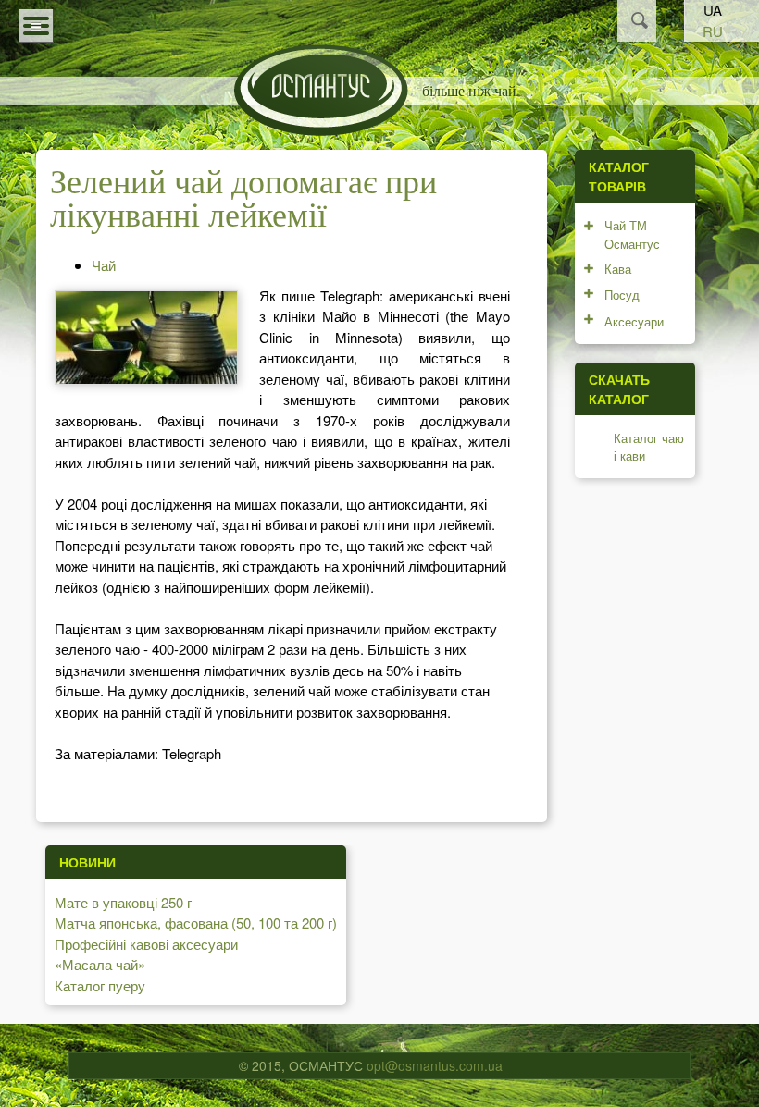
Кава (617, 268)
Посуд (622, 294)
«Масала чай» (100, 964)
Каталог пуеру (100, 985)
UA (712, 9)
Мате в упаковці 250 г (123, 902)
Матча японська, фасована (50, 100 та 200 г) (196, 922)
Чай (104, 265)
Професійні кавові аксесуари (146, 943)
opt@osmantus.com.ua (435, 1065)
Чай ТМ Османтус (632, 234)
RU (713, 31)
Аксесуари (634, 321)
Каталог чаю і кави (649, 447)
